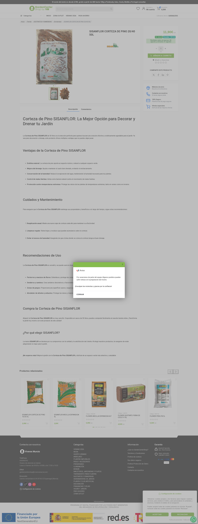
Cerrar (80, 294)
